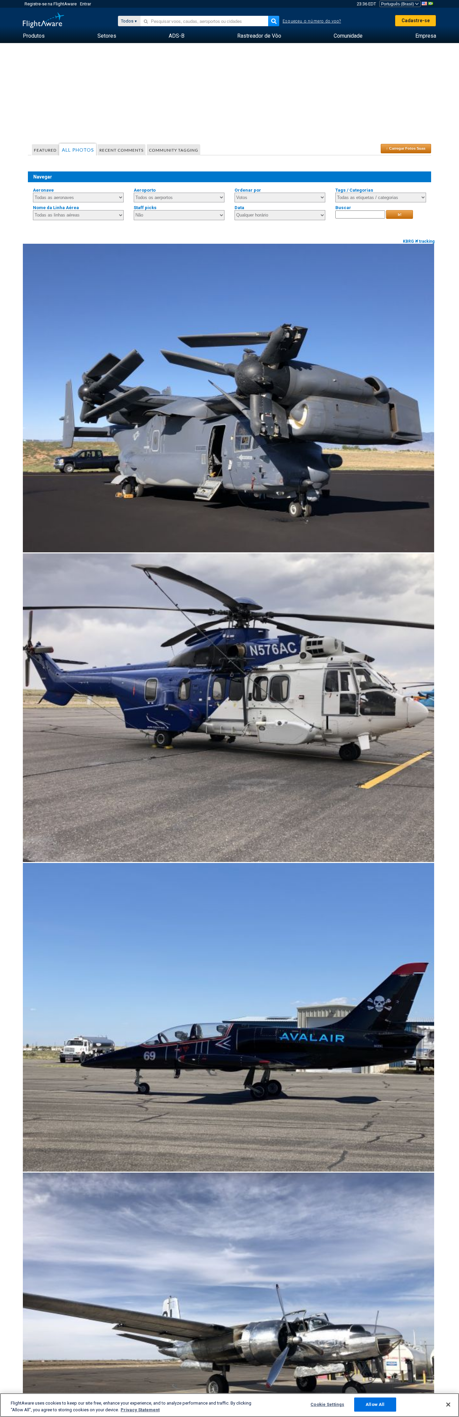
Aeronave (43, 190)
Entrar (85, 3)
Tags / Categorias (354, 190)
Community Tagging (173, 150)
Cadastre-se (416, 20)
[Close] (448, 1404)
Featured (45, 150)
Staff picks (145, 207)
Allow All (375, 1404)
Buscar (343, 207)
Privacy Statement (140, 1409)
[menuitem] (33, 36)
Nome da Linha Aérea (56, 207)
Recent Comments (121, 150)
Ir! (400, 214)
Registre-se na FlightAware (51, 3)
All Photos (78, 150)
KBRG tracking (418, 241)
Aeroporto (145, 190)
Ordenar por (248, 190)
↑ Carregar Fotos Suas (405, 148)
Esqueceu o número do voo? (312, 21)
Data (239, 207)
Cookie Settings (327, 1404)
